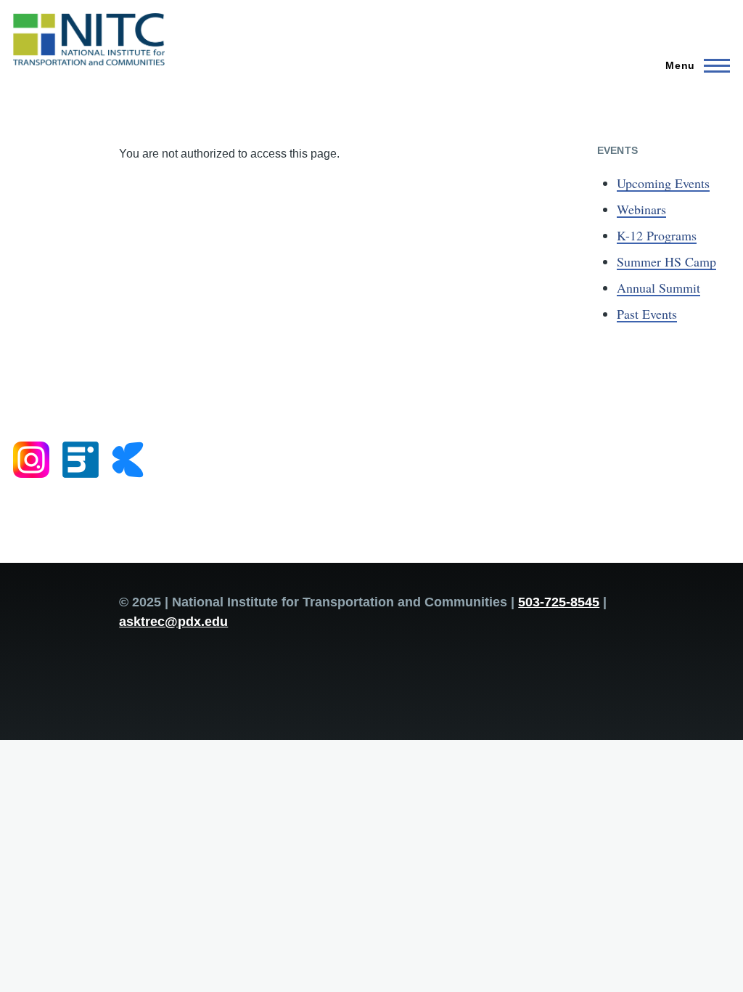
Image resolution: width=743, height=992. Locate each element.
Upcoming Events (663, 183)
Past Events (647, 313)
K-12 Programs (657, 235)
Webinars (641, 209)
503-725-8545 (558, 602)
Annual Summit (658, 287)
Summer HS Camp (666, 261)
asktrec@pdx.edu (173, 621)
